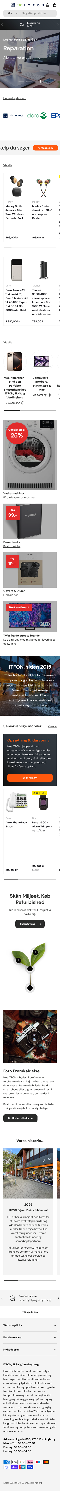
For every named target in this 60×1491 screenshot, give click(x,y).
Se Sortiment (27, 923)
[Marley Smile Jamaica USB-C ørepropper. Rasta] (43, 186)
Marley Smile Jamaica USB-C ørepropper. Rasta (42, 212)
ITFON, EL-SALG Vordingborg (28, 1482)
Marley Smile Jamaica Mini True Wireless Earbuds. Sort (15, 212)
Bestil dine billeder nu (20, 1118)
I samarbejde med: (14, 98)
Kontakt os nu (32, 147)
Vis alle (7, 165)
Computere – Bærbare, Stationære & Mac (41, 383)
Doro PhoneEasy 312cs (16, 824)
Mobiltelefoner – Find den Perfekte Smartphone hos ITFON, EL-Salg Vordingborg (15, 387)
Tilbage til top (30, 1311)
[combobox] (30, 13)
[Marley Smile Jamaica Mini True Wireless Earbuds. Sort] (17, 186)
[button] (54, 5)
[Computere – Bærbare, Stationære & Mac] (41, 361)
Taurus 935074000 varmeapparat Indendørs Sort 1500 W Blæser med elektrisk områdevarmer (42, 302)
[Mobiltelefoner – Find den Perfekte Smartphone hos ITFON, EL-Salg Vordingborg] (15, 361)
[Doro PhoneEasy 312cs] (17, 802)
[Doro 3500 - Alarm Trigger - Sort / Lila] (43, 802)
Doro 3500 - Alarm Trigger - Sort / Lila (42, 826)
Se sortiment (30, 777)
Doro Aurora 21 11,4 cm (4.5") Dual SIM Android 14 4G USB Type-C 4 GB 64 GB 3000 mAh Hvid (17, 300)
